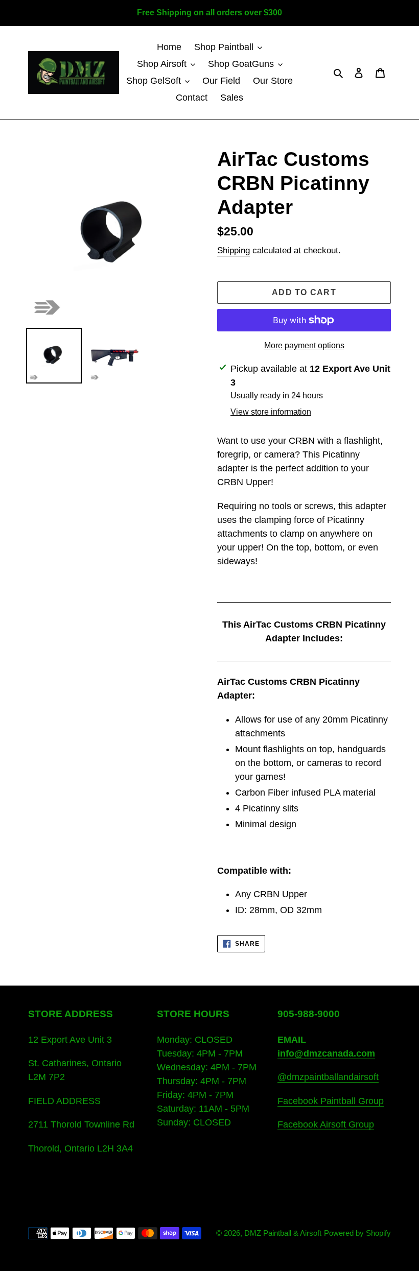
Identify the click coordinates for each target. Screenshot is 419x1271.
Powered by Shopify (357, 1233)
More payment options (304, 345)
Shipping (233, 250)
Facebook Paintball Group (330, 1101)
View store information (270, 411)
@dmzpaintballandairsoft (328, 1077)
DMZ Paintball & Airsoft (282, 1233)
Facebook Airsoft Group (325, 1124)
